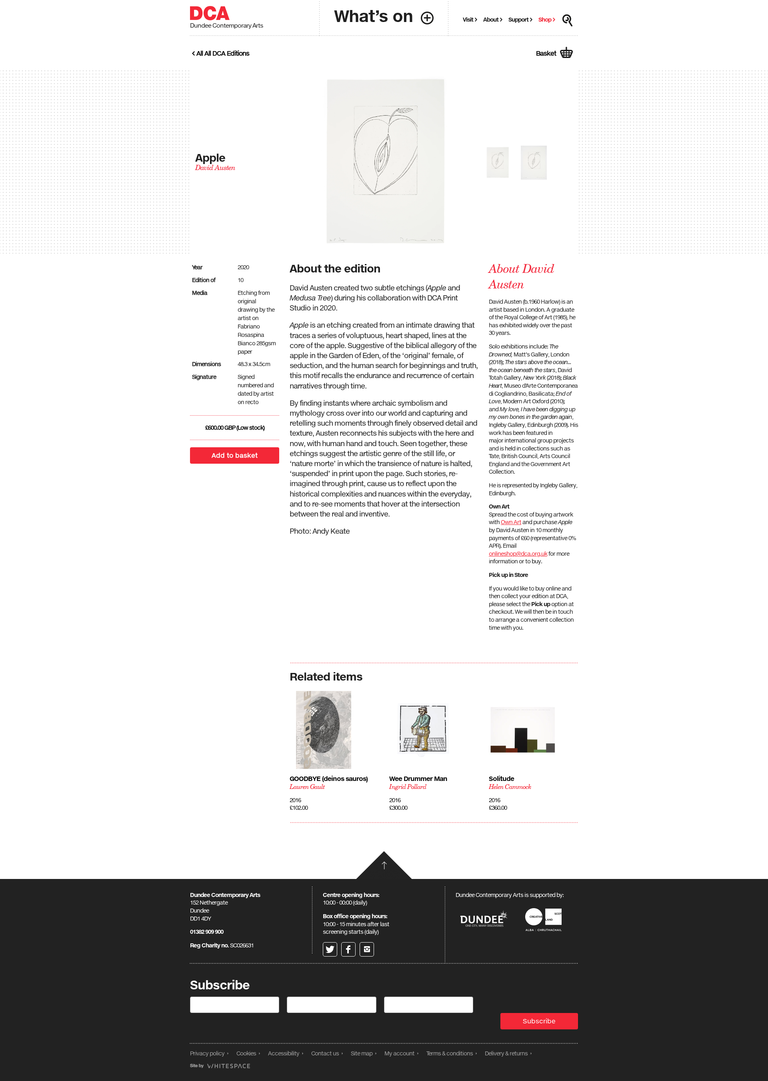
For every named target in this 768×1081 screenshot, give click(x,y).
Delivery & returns (506, 1053)
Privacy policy (207, 1053)
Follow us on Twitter (330, 949)
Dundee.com (484, 919)
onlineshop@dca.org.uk (518, 553)
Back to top (384, 865)
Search (567, 20)
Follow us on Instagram (367, 949)
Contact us (325, 1053)
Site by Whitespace (220, 1066)
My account (399, 1053)
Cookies (246, 1053)
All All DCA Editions (222, 53)
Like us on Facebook (348, 949)
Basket (546, 53)
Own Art (511, 521)
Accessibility (283, 1053)
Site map (361, 1053)
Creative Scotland (544, 919)
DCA (210, 13)
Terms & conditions (449, 1053)
